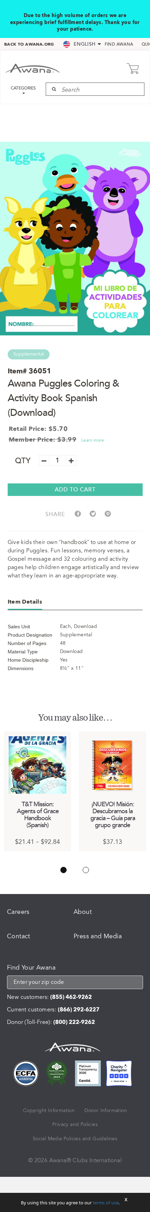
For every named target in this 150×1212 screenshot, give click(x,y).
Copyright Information (49, 1110)
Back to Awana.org (29, 44)
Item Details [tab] (25, 602)
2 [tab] (86, 870)
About (83, 912)
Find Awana (119, 44)
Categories (23, 88)
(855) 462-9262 (71, 997)
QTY (23, 461)
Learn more (92, 440)
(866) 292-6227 (78, 1009)
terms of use (106, 1203)
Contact (18, 936)
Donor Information (105, 1110)
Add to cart (75, 489)
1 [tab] (63, 870)
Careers (18, 912)
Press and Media (98, 936)
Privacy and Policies (75, 1124)
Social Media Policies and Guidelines (75, 1138)
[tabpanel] (37, 791)
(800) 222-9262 (74, 1022)
